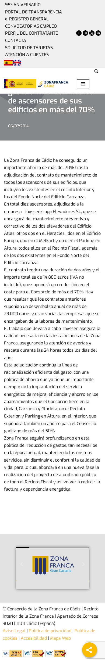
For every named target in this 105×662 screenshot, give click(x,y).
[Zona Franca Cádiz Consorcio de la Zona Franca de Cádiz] (52, 84)
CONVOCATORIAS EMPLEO (31, 26)
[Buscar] (96, 71)
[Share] (89, 649)
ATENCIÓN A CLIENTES (27, 54)
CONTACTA (15, 40)
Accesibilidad (34, 638)
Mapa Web (60, 638)
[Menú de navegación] (83, 83)
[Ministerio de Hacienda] (20, 83)
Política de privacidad (49, 631)
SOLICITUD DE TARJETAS (29, 48)
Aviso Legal (14, 631)
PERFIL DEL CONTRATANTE (31, 33)
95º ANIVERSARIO (23, 5)
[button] (21, 564)
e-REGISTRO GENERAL (27, 19)
